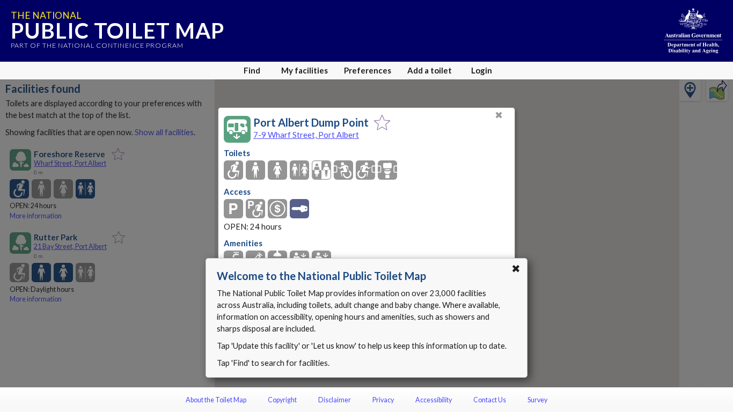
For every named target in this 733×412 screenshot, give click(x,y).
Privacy (383, 400)
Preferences (367, 70)
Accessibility (433, 400)
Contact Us (489, 400)
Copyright (282, 400)
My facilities (304, 70)
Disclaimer (334, 400)
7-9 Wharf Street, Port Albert (306, 134)
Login (481, 70)
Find (252, 70)
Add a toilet (429, 70)
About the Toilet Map (216, 400)
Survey (537, 400)
